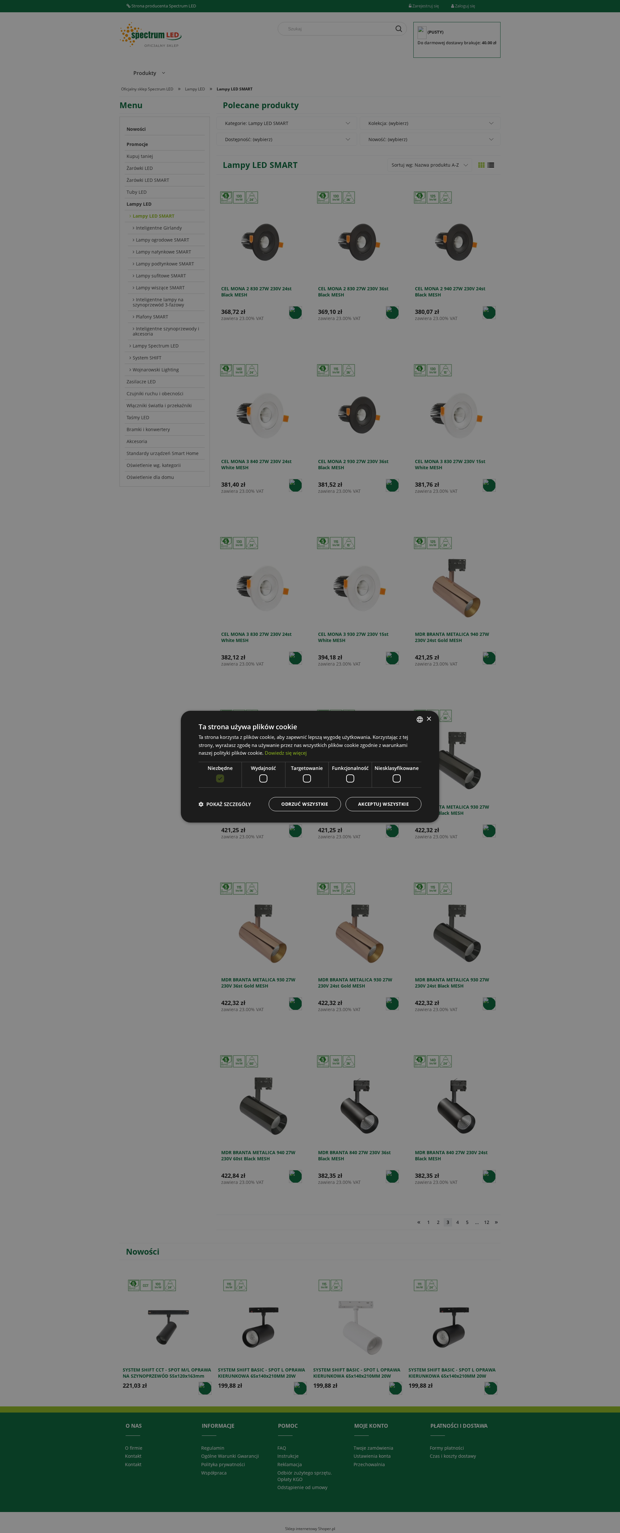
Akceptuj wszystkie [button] (383, 804)
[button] (225, 804)
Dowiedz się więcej (286, 753)
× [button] (428, 719)
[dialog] (310, 766)
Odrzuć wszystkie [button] (304, 804)
